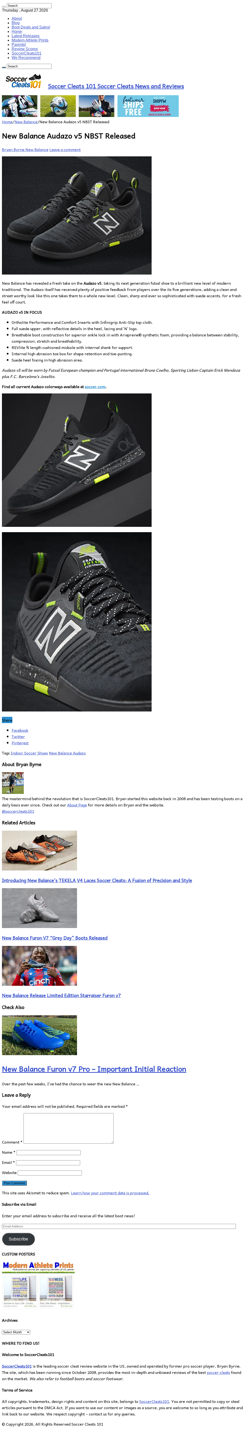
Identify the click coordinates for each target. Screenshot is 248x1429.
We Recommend (26, 58)
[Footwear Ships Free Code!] (90, 115)
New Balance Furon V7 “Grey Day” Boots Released (55, 937)
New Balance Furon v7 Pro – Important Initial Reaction (94, 1068)
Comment (12, 1142)
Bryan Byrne (13, 149)
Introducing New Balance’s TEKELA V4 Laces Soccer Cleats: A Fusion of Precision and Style (97, 880)
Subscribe (18, 1239)
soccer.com (95, 386)
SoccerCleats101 (26, 53)
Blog (16, 23)
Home (17, 31)
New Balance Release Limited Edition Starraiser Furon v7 (61, 995)
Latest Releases (25, 36)
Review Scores (25, 49)
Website (9, 1172)
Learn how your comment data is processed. (110, 1193)
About (17, 18)
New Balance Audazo (67, 753)
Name (9, 1152)
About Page (77, 805)
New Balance (26, 121)
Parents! (19, 45)
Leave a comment (65, 149)
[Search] (4, 6)
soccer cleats (218, 1372)
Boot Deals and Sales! (31, 27)
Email (8, 1162)
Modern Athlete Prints (30, 40)
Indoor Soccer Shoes (29, 753)
